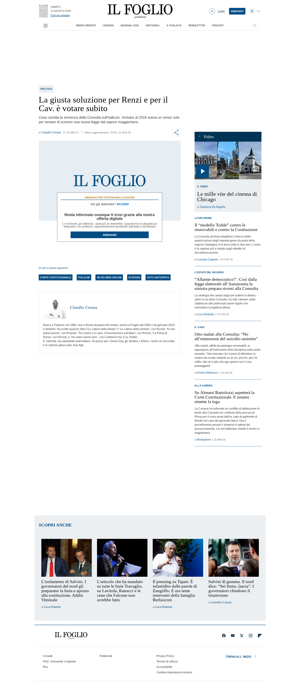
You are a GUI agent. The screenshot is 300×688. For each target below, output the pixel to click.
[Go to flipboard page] (259, 635)
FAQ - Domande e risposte (59, 661)
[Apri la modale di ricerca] (254, 25)
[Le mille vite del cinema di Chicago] (228, 160)
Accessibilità (164, 666)
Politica (46, 88)
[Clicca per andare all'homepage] (71, 635)
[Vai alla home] (140, 11)
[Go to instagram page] (250, 635)
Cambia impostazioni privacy (174, 672)
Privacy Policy (165, 656)
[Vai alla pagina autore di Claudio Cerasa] (54, 307)
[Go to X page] (241, 635)
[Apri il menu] (45, 25)
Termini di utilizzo (167, 661)
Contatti (48, 656)
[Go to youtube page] (233, 635)
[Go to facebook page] (224, 635)
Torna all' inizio (238, 656)
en (258, 11)
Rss (45, 666)
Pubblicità (106, 656)
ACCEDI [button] (123, 204)
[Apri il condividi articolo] (177, 132)
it (252, 11)
